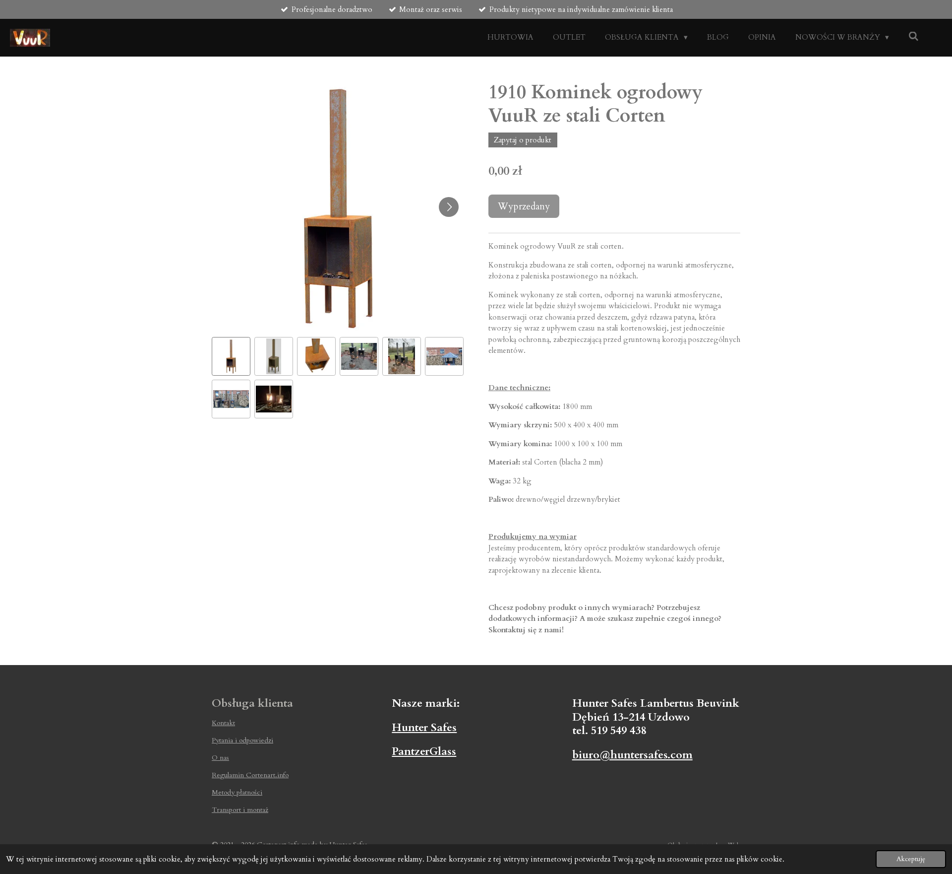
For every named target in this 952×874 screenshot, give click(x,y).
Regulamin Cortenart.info (250, 775)
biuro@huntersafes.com (632, 754)
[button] (231, 356)
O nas (220, 757)
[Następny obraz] (449, 207)
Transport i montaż (240, 809)
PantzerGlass (424, 751)
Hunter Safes (424, 727)
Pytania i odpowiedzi (242, 740)
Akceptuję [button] (910, 859)
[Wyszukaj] (913, 36)
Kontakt (223, 723)
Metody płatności (237, 792)
